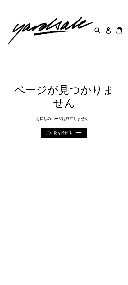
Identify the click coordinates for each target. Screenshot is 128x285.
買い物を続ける (59, 133)
